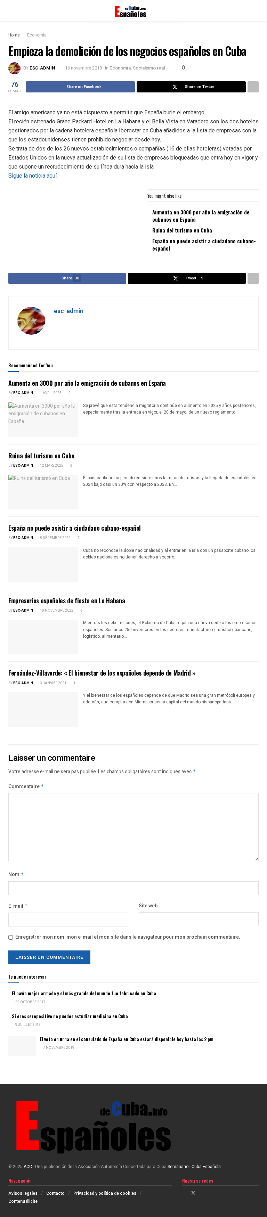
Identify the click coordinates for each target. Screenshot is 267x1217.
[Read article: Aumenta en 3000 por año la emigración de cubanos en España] (43, 419)
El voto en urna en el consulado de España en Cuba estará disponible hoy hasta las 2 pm (126, 1039)
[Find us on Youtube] (211, 1193)
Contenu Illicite (23, 1201)
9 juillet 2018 (28, 1024)
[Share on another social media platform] (253, 86)
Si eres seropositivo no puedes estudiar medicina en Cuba (70, 1016)
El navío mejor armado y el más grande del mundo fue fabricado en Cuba (84, 993)
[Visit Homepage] (133, 10)
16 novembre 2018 (83, 68)
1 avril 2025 (50, 393)
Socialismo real (149, 68)
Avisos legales (23, 1193)
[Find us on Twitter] (193, 1193)
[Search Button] (256, 10)
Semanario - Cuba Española (195, 1166)
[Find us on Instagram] (202, 1193)
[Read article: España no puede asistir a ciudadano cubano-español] (43, 564)
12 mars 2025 (51, 465)
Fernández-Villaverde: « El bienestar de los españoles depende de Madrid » (101, 672)
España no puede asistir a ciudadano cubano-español (204, 244)
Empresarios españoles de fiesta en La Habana (66, 600)
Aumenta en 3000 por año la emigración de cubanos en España (201, 215)
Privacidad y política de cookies (104, 1193)
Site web (148, 905)
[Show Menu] (11, 10)
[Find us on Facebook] (184, 1193)
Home (14, 35)
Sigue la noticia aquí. (33, 175)
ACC (28, 1166)
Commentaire (26, 786)
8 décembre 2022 (55, 538)
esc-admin (42, 68)
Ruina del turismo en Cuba (182, 230)
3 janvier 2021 (52, 683)
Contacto (55, 1193)
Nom (16, 874)
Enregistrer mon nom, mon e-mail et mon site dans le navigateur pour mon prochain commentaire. (127, 937)
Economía (37, 35)
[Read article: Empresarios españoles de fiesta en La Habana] (43, 637)
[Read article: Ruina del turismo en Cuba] (43, 492)
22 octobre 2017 (30, 1002)
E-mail (18, 906)
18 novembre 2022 (56, 610)
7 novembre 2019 (58, 1047)
